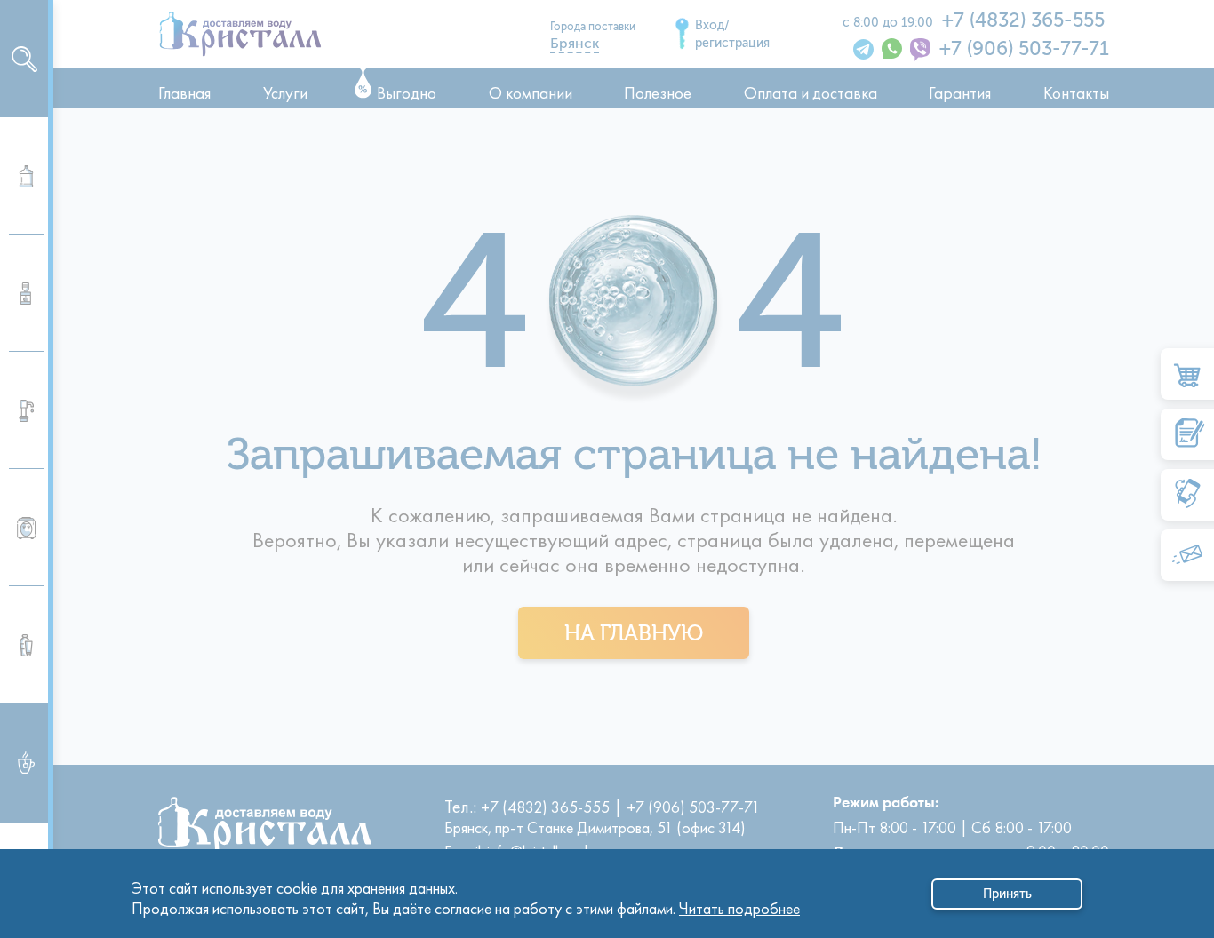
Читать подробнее (739, 904)
